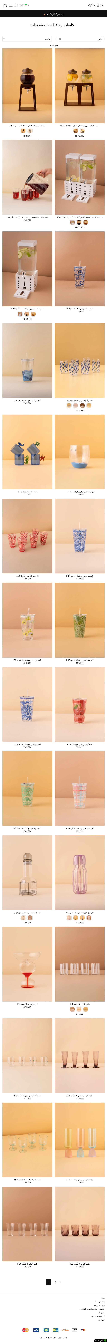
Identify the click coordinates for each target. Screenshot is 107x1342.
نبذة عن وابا (100, 1302)
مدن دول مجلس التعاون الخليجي (92, 1309)
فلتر (100, 39)
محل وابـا (101, 1313)
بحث (103, 1298)
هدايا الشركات (99, 1305)
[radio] (23, 130)
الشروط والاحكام (98, 1316)
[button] (100, 1340)
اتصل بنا (101, 1320)
